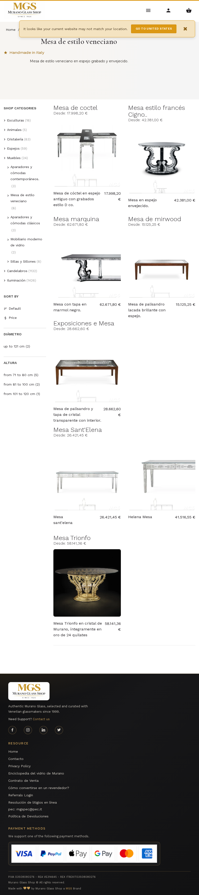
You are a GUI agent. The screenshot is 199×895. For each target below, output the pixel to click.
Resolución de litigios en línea (32, 802)
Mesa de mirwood (154, 219)
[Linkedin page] (43, 730)
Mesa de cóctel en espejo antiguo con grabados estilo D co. (76, 196)
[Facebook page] (12, 730)
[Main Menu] (148, 10)
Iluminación (16, 280)
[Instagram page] (28, 730)
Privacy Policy (19, 766)
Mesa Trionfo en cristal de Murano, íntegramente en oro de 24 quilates (77, 626)
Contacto (16, 759)
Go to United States (154, 28)
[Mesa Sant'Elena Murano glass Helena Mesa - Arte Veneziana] (162, 476)
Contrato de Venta (23, 780)
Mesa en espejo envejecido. (142, 203)
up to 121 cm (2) (17, 346)
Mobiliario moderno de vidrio (26, 242)
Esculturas (15, 120)
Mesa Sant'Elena (77, 429)
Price (13, 318)
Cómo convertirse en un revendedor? (38, 788)
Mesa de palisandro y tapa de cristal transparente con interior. (77, 412)
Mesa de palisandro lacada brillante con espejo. (147, 307)
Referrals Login (20, 795)
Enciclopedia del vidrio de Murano (36, 773)
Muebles (14, 158)
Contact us (41, 719)
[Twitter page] (59, 730)
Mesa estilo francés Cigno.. (156, 111)
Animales (14, 130)
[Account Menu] (168, 10)
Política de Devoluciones (28, 816)
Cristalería (15, 139)
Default (15, 308)
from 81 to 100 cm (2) (22, 384)
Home (13, 751)
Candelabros (17, 271)
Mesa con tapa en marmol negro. (69, 307)
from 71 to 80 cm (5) (21, 375)
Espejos (13, 148)
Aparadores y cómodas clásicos (25, 220)
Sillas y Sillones (23, 261)
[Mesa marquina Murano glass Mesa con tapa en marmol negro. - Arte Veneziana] (87, 264)
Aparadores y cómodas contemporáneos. (24, 173)
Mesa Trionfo (72, 537)
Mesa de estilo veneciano (22, 198)
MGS (69, 888)
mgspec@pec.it (29, 809)
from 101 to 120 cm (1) (22, 394)
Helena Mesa (140, 517)
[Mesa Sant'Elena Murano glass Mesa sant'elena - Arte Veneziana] (87, 476)
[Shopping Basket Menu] (189, 10)
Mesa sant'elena (63, 520)
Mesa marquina (76, 219)
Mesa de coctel (75, 107)
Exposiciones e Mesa (83, 323)
